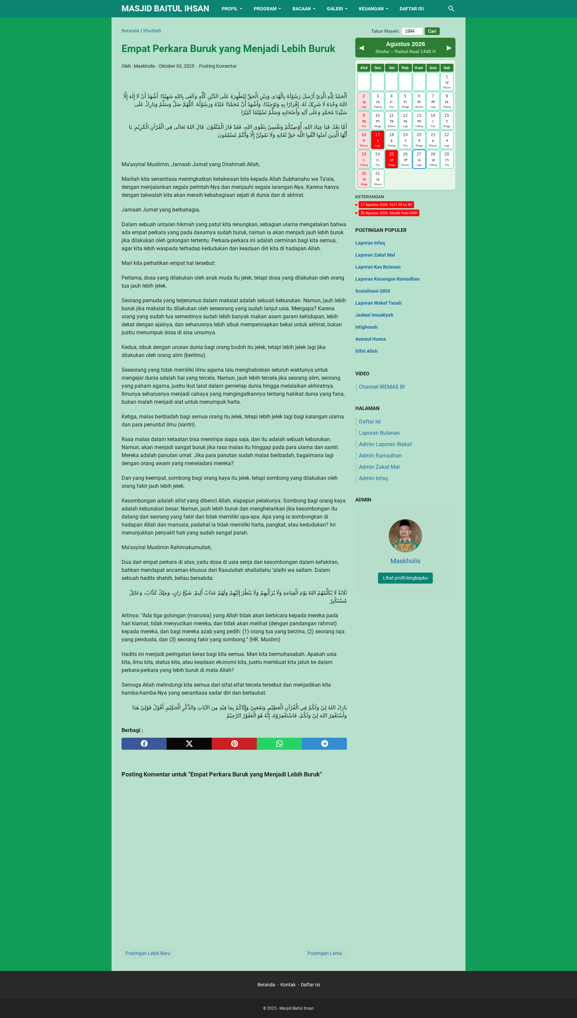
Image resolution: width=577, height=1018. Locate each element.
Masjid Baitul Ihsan (165, 8)
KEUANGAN (371, 8)
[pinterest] (234, 744)
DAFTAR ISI (412, 8)
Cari (432, 31)
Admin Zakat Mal (379, 467)
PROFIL (230, 8)
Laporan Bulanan (379, 433)
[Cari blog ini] (451, 9)
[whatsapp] (279, 744)
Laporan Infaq (370, 243)
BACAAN (302, 8)
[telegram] (324, 744)
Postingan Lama (325, 953)
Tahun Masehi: (385, 31)
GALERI (335, 8)
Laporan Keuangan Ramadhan (387, 279)
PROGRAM (265, 8)
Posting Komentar (218, 66)
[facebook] (144, 744)
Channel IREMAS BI (382, 387)
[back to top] (563, 1003)
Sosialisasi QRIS (372, 291)
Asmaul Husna (370, 339)
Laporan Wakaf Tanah (378, 303)
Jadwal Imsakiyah (374, 315)
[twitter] (189, 744)
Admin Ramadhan (380, 455)
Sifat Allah (366, 351)
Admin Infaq (373, 478)
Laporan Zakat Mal (375, 255)
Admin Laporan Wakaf (385, 444)
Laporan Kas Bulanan (378, 267)
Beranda (266, 984)
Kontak (288, 984)
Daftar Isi (370, 421)
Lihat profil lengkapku (405, 578)
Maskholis (144, 66)
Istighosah (366, 327)
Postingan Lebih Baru (148, 953)
